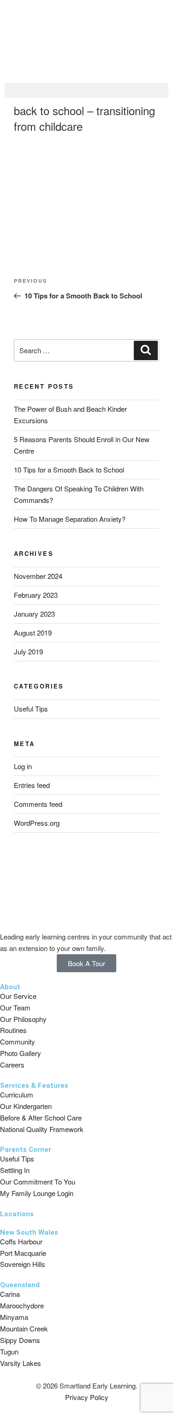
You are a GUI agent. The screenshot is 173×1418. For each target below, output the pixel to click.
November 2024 (38, 576)
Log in (23, 766)
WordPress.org (37, 823)
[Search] (146, 350)
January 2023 (34, 614)
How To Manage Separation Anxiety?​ (69, 519)
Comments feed (38, 804)
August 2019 (33, 632)
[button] (86, 90)
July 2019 (28, 651)
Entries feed (32, 785)
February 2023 (36, 595)
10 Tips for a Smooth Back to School (69, 469)
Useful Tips (31, 708)
